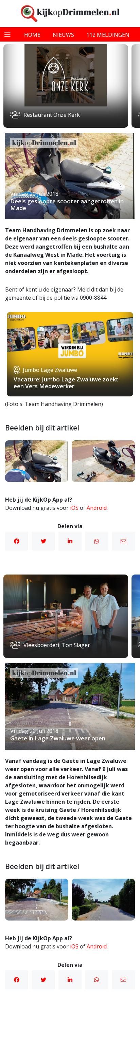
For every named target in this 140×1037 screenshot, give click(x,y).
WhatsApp (96, 541)
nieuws (63, 34)
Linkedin (70, 541)
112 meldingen (107, 34)
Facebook (16, 541)
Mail (123, 541)
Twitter (43, 541)
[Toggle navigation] (7, 34)
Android (97, 508)
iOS (74, 508)
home (32, 34)
